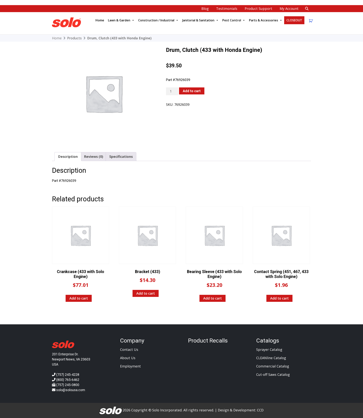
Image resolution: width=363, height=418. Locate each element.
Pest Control (231, 20)
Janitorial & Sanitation (198, 20)
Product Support (258, 8)
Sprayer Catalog (269, 349)
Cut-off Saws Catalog (273, 374)
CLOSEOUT (294, 20)
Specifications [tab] (121, 156)
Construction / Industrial (156, 20)
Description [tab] (68, 156)
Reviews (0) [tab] (93, 156)
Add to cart (192, 91)
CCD (260, 410)
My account (289, 8)
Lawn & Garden (119, 20)
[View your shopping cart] (310, 21)
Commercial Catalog (272, 366)
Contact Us (129, 349)
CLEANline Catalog (271, 358)
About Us (127, 358)
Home (99, 20)
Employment (130, 366)
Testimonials (226, 8)
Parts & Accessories (263, 20)
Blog (205, 8)
